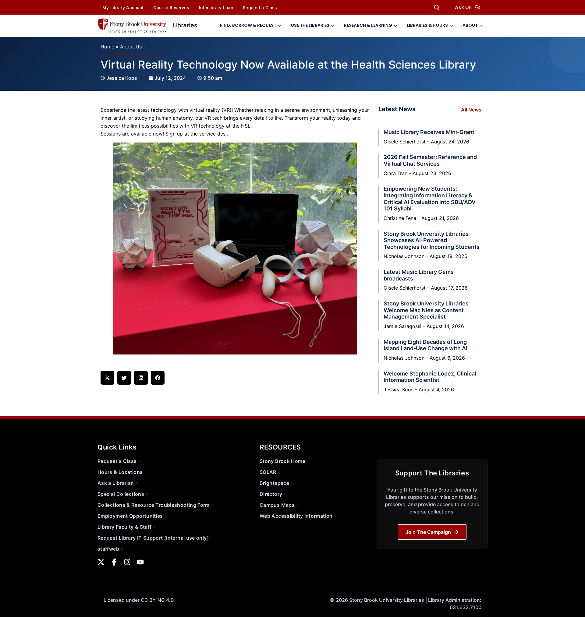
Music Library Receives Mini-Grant (429, 132)
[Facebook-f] (114, 562)
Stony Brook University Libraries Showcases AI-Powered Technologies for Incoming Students (432, 240)
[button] (107, 378)
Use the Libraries (310, 25)
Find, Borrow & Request (248, 25)
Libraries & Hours (427, 25)
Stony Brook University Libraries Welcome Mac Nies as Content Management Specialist (426, 310)
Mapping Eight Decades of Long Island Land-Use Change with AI (425, 345)
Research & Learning (368, 25)
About (470, 25)
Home (107, 47)
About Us (131, 47)
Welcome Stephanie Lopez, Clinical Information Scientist (430, 376)
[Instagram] (127, 562)
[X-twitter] (101, 562)
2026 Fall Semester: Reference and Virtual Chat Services (430, 160)
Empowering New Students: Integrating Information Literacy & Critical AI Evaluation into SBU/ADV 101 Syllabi (430, 198)
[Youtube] (140, 562)
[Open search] (436, 7)
